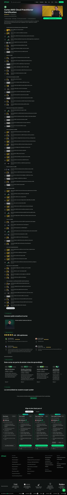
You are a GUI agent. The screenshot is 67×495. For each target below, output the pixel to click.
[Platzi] (6, 2)
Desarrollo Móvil (15, 466)
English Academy (30, 457)
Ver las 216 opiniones (8, 356)
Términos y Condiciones (61, 463)
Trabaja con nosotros (49, 464)
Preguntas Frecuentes (61, 457)
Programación (14, 468)
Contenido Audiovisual (31, 464)
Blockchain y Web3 (15, 471)
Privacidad (59, 465)
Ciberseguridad (14, 462)
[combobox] (22, 2)
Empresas (41, 2)
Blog (46, 2)
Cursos (37, 2)
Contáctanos (59, 459)
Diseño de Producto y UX (16, 464)
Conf (52, 2)
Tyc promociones (60, 467)
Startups (28, 473)
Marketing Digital (15, 459)
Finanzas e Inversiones (16, 473)
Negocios (29, 468)
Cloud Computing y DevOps (17, 475)
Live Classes (47, 459)
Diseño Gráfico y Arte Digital (32, 466)
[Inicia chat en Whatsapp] (63, 490)
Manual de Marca (48, 471)
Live (49, 2)
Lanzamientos (48, 461)
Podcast (46, 466)
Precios (56, 2)
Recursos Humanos (30, 471)
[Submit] (11, 2)
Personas (29, 411)
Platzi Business (48, 457)
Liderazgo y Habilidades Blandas (33, 462)
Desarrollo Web (14, 457)
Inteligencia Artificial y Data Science (33, 459)
